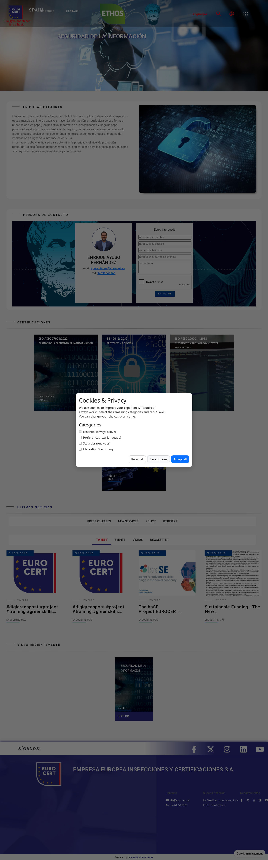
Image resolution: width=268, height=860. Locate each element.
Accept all (180, 459)
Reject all (137, 459)
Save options (158, 459)
